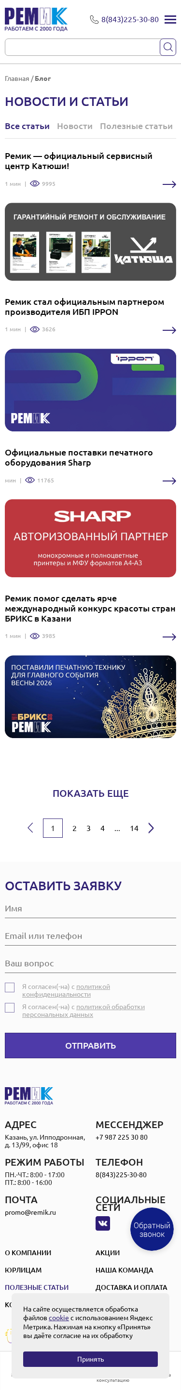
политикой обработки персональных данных (83, 1010)
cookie (59, 1318)
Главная (17, 78)
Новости (75, 125)
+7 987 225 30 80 (122, 1137)
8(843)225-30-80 (121, 1175)
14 (134, 828)
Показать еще (91, 793)
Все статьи (27, 125)
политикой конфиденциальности (66, 990)
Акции (108, 1253)
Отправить (90, 1045)
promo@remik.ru (30, 1212)
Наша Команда (124, 1270)
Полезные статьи (136, 125)
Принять (90, 1359)
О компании (28, 1253)
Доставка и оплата (131, 1287)
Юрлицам (23, 1270)
